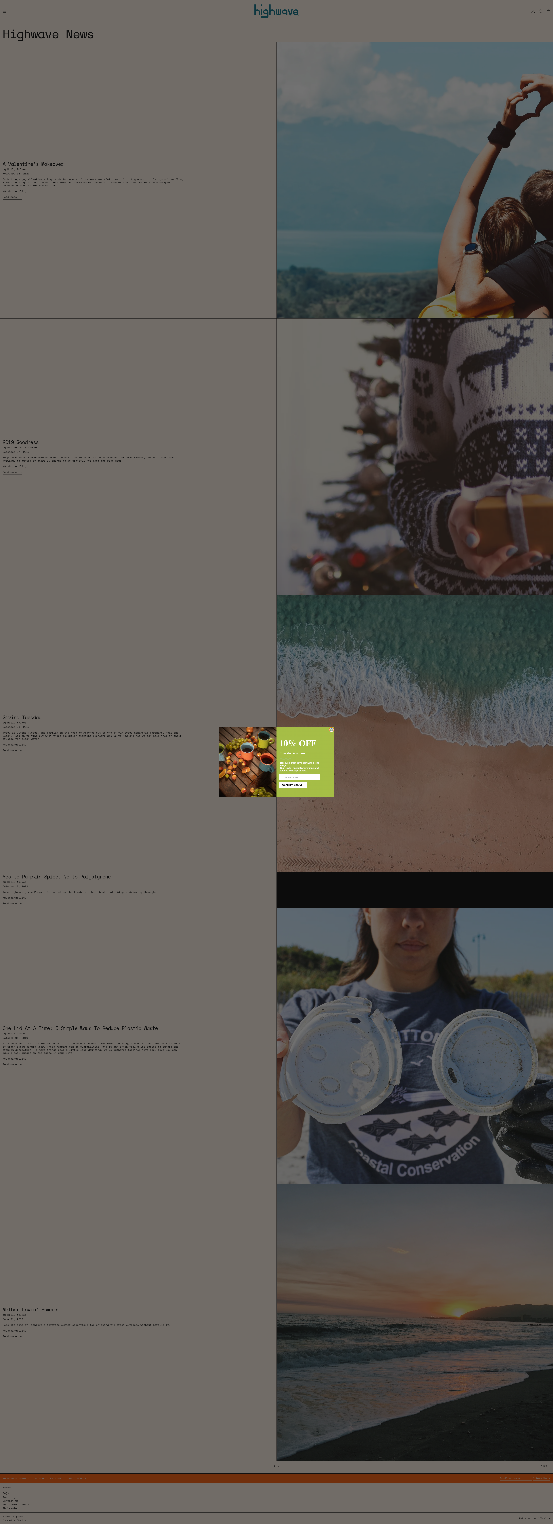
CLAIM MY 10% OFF (293, 785)
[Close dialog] (331, 729)
